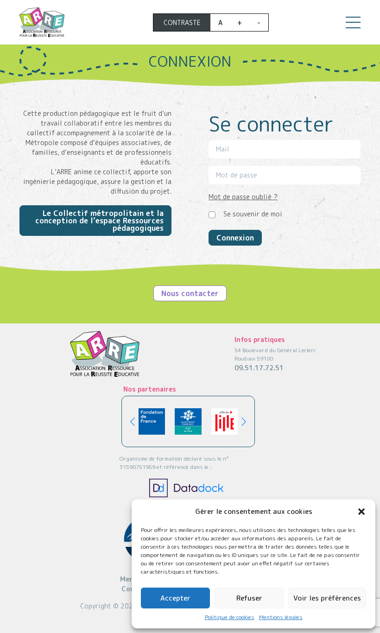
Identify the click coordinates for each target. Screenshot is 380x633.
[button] (361, 511)
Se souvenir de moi (252, 213)
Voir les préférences (327, 598)
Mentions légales (281, 617)
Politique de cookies (229, 617)
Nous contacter (190, 293)
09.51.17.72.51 (259, 367)
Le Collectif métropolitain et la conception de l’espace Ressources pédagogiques (99, 220)
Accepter (175, 598)
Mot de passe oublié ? (243, 196)
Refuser (249, 598)
